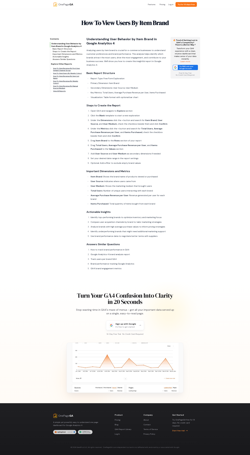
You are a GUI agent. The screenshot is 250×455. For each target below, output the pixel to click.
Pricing (162, 4)
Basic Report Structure (62, 49)
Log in (170, 4)
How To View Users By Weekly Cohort (67, 73)
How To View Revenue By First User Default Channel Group (66, 69)
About (146, 420)
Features (151, 4)
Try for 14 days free (186, 4)
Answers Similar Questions (64, 59)
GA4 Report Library (123, 429)
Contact (147, 424)
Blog (116, 424)
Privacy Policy (149, 434)
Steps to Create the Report (64, 51)
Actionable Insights (61, 56)
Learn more (185, 61)
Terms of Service (150, 429)
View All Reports (59, 91)
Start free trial (178, 430)
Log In (117, 434)
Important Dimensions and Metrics (67, 54)
